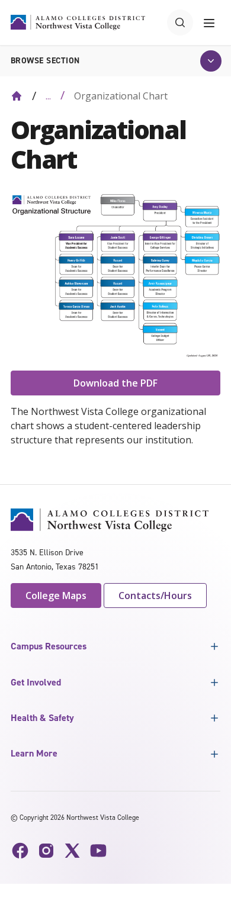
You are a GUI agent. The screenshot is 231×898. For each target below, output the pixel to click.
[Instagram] (46, 850)
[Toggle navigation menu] (209, 22)
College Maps (55, 595)
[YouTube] (98, 850)
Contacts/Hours (155, 595)
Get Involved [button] (36, 682)
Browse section (45, 60)
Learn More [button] (34, 753)
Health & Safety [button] (42, 718)
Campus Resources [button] (48, 646)
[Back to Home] (17, 96)
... (48, 95)
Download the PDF (115, 383)
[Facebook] (20, 850)
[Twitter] (72, 850)
